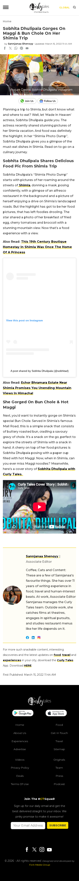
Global (64, 7)
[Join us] (27, 101)
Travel (59, 741)
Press (59, 776)
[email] (27, 48)
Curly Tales (65, 660)
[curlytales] (39, 705)
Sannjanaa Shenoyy (20, 43)
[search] (74, 7)
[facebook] (4, 48)
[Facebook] (27, 850)
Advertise (20, 749)
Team (59, 767)
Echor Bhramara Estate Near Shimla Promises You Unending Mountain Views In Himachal (37, 388)
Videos (19, 759)
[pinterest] (21, 48)
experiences (12, 660)
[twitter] (10, 48)
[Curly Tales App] (22, 713)
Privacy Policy (20, 767)
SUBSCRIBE (57, 825)
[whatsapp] (15, 48)
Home (7, 21)
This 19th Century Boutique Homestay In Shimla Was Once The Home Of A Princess (37, 247)
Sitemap (59, 749)
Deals (20, 776)
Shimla (24, 185)
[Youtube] (49, 849)
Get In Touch (59, 733)
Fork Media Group (39, 864)
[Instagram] (42, 850)
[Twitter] (34, 850)
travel (66, 655)
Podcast (59, 784)
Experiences (20, 741)
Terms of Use (20, 784)
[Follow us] (49, 101)
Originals (59, 759)
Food (59, 725)
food (57, 655)
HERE (27, 665)
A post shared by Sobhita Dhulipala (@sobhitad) (40, 370)
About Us (19, 733)
